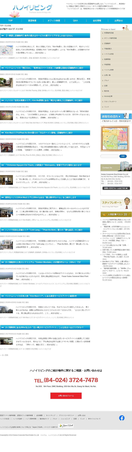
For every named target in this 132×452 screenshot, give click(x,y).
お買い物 (107, 75)
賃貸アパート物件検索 (7, 415)
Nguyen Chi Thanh (29, 187)
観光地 (106, 91)
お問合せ (119, 20)
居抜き (38, 155)
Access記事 (108, 96)
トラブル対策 (109, 54)
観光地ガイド (44, 419)
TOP (10, 20)
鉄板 (67, 90)
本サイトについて (94, 419)
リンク (106, 107)
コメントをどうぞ (53, 58)
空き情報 (43, 58)
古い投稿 (4, 355)
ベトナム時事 (109, 70)
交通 (105, 86)
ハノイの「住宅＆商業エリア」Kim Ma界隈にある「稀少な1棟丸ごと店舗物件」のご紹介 (44, 100)
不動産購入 (108, 49)
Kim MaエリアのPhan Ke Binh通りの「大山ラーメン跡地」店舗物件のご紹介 (39, 133)
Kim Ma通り (24, 58)
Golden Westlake (29, 284)
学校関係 (107, 64)
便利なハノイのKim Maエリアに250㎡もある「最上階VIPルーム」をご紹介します (40, 197)
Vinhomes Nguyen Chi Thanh (47, 187)
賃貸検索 (32, 20)
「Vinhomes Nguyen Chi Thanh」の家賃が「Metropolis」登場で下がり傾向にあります (43, 165)
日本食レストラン (48, 90)
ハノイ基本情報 (31, 419)
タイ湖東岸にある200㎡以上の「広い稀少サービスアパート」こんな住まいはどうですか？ (44, 327)
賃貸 (63, 90)
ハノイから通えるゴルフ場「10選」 (114, 245)
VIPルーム (35, 220)
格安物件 (36, 58)
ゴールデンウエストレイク (45, 284)
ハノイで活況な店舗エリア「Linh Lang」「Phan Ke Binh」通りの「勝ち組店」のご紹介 (44, 230)
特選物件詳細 (13, 187)
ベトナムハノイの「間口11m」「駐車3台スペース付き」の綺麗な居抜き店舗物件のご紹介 (44, 68)
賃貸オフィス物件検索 (25, 415)
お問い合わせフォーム (66, 396)
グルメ (11, 252)
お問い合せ (81, 415)
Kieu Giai (29, 123)
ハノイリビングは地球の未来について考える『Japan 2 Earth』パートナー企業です (29, 427)
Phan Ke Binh (48, 123)
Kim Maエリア (38, 123)
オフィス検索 (54, 20)
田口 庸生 (24, 42)
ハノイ (53, 317)
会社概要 (39, 415)
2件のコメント (84, 123)
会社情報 (97, 20)
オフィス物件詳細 (110, 38)
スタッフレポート (15, 90)
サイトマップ (50, 415)
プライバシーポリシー (66, 415)
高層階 (75, 284)
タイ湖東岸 (27, 349)
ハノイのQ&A (17, 419)
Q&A (75, 20)
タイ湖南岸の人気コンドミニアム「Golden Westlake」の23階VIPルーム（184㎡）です (43, 262)
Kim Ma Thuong (31, 90)
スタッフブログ (116, 203)
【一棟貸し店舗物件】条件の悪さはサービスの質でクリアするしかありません (39, 35)
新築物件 (38, 252)
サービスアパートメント (42, 317)
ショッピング (65, 419)
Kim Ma (22, 155)
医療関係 (107, 59)
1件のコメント (58, 155)
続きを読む (40, 53)
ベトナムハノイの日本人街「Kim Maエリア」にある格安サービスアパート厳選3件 (41, 296)
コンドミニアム (63, 187)
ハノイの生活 (4, 419)
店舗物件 (12, 58)
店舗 (30, 58)
